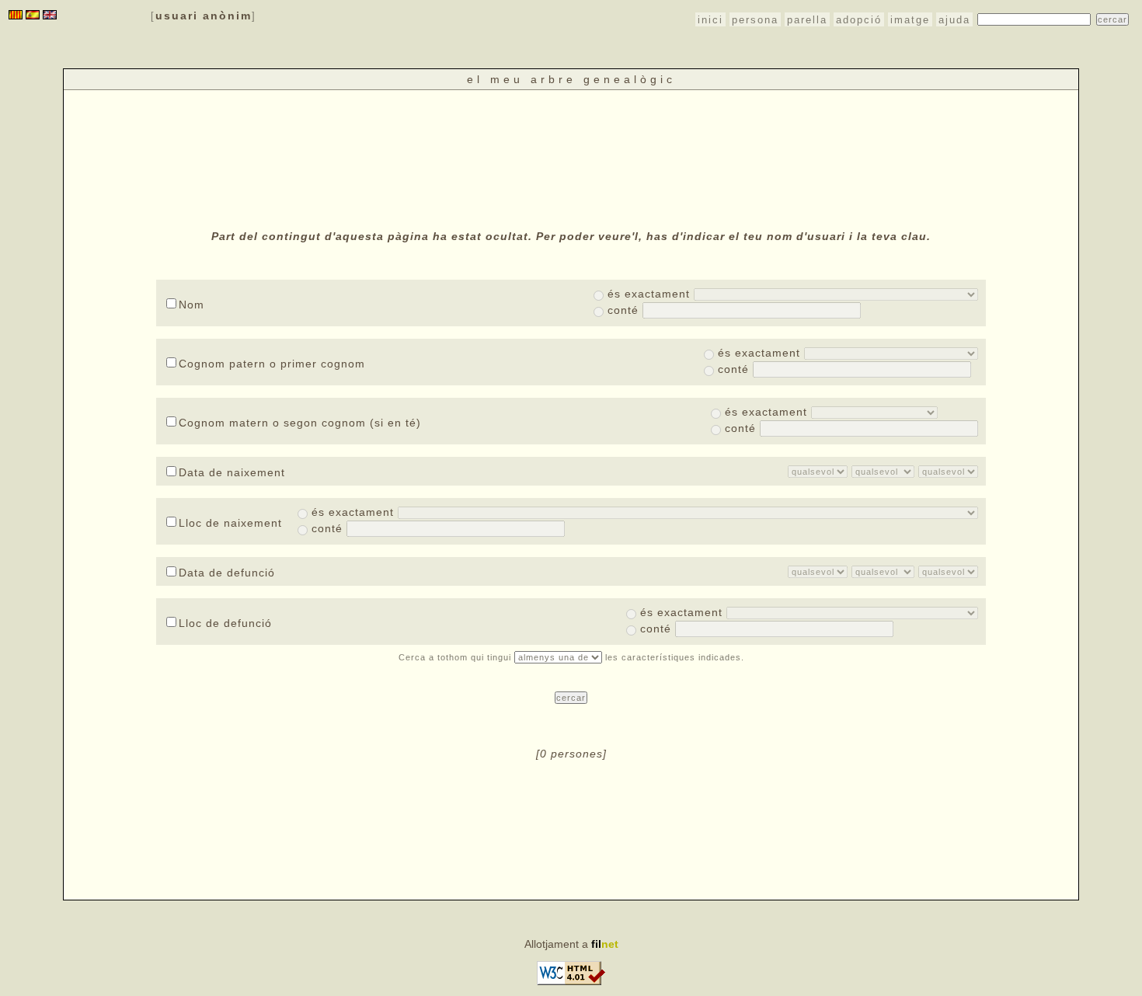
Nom (191, 304)
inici (710, 20)
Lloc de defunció (225, 623)
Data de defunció (227, 572)
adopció (859, 20)
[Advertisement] (571, 158)
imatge (910, 20)
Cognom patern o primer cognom (272, 363)
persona (755, 20)
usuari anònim (203, 15)
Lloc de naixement (230, 523)
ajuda (954, 20)
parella (807, 20)
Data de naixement (232, 472)
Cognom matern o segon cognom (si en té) (300, 422)
